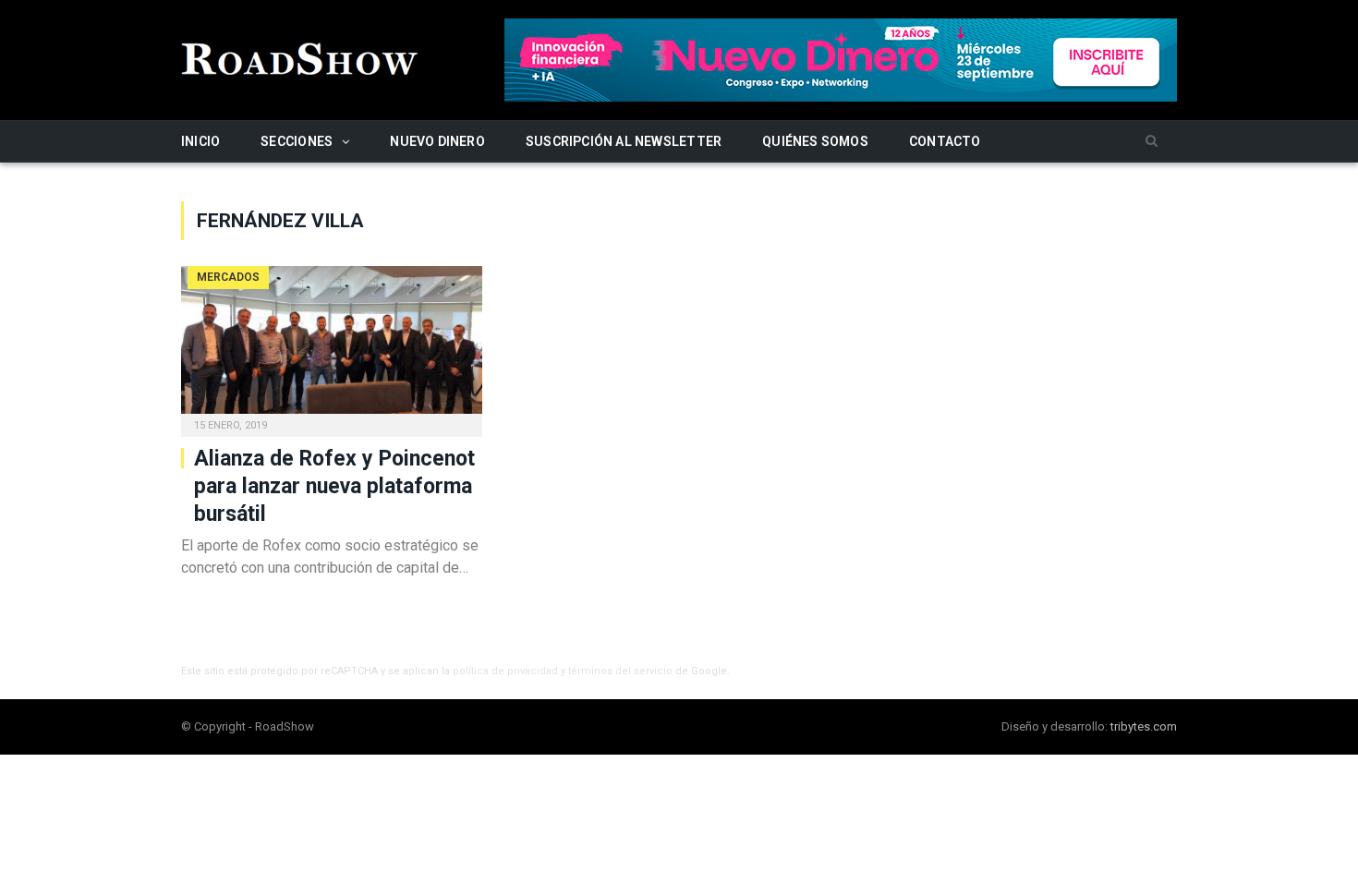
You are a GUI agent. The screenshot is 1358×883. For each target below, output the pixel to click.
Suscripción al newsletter (623, 141)
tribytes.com (1143, 726)
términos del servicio (620, 671)
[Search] (1151, 142)
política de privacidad (505, 671)
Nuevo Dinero (437, 141)
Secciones (297, 141)
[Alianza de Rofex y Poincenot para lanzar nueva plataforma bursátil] (331, 345)
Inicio (200, 141)
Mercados (228, 277)
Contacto (945, 141)
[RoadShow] (300, 57)
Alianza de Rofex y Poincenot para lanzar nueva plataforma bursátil (334, 486)
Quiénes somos (815, 141)
